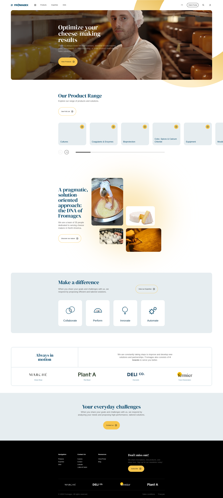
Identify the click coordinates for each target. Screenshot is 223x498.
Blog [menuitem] (99, 462)
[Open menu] (35, 5)
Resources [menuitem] (102, 454)
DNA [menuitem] (64, 5)
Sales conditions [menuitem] (148, 494)
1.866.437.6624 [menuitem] (82, 467)
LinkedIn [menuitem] (80, 464)
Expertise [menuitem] (54, 5)
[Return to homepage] (19, 5)
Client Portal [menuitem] (102, 459)
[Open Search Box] (203, 5)
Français (182, 5)
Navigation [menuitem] (62, 454)
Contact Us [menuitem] (81, 454)
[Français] (182, 5)
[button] (67, 152)
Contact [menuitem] (79, 462)
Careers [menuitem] (79, 459)
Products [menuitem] (43, 5)
